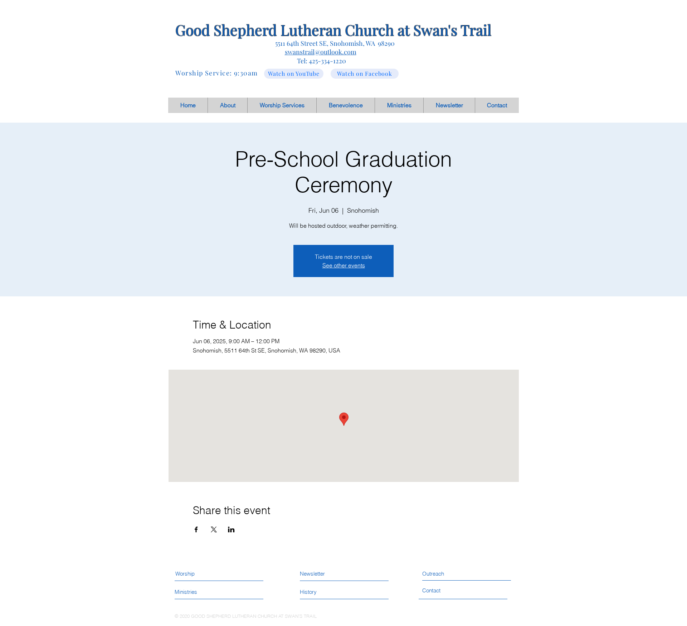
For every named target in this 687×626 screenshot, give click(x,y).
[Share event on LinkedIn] (231, 529)
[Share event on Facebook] (196, 529)
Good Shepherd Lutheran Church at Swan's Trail (333, 29)
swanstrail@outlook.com (320, 52)
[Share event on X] (213, 529)
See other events (343, 265)
